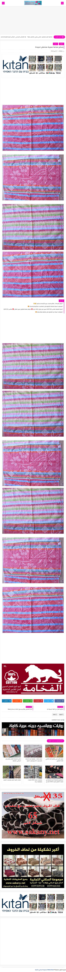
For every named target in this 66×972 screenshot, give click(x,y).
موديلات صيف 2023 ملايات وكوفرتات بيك (35, 781)
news (55, 44)
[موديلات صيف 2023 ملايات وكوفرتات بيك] (33, 772)
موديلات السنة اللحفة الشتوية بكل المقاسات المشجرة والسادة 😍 (45, 306)
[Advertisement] (33, 21)
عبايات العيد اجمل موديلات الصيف (12, 780)
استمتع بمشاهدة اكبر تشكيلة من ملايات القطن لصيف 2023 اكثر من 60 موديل (54, 781)
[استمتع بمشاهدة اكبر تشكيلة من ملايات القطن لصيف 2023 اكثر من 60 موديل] (54, 772)
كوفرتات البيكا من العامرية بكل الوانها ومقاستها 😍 (48, 312)
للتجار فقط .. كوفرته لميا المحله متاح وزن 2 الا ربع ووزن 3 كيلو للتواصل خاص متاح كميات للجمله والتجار (33, 760)
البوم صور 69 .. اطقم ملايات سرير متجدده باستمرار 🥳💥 (47, 303)
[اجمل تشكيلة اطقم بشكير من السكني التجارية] (12, 751)
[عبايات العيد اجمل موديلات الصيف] (12, 772)
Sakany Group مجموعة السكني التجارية (44, 970)
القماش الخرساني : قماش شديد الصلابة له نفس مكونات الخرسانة (32, 37)
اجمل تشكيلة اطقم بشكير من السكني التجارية (13, 760)
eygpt (61, 44)
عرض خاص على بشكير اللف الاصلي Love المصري (54, 760)
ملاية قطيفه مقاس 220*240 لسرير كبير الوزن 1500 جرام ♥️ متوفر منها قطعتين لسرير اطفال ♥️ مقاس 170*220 (33, 309)
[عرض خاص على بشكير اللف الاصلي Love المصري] (54, 751)
